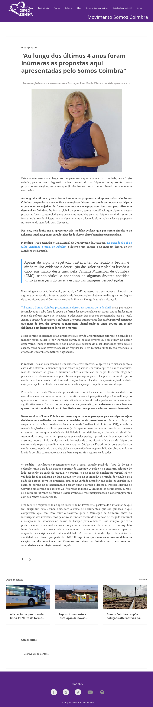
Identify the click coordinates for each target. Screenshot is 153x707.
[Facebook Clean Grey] (54, 692)
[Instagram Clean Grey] (66, 692)
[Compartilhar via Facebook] (22, 559)
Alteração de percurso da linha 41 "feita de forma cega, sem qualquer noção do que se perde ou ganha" (27, 616)
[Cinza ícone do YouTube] (90, 692)
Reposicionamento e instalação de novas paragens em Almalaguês (76, 616)
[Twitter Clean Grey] (78, 692)
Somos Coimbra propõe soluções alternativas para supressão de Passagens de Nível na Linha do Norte (125, 616)
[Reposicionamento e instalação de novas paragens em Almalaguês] (76, 597)
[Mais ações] (130, 47)
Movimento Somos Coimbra (118, 17)
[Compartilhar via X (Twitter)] (30, 559)
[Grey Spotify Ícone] (102, 692)
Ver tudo (143, 579)
